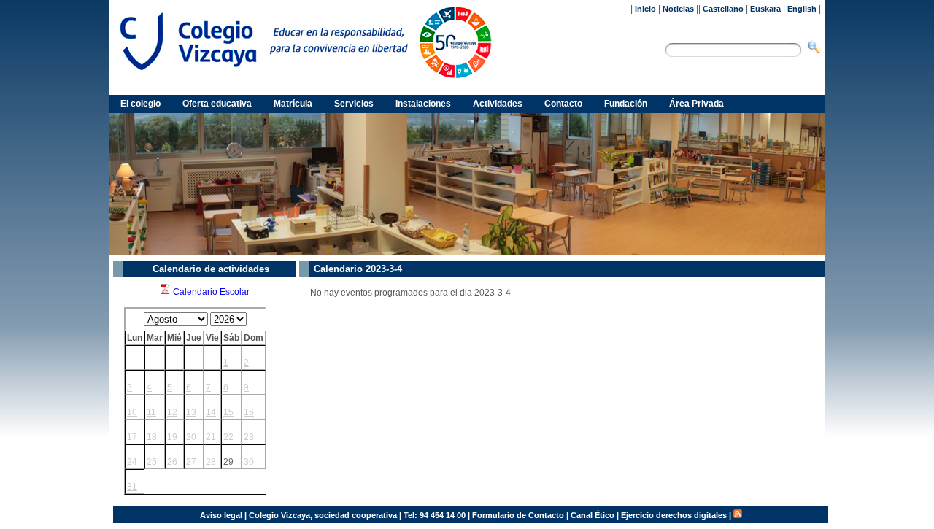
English (802, 8)
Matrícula (293, 104)
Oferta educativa (217, 104)
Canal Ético (592, 515)
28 (211, 462)
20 (191, 437)
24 (132, 462)
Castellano (723, 8)
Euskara (765, 8)
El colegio (140, 104)
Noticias (678, 8)
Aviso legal (221, 515)
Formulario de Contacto (518, 515)
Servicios (354, 104)
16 (249, 412)
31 (132, 487)
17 (132, 437)
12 (172, 412)
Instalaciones (423, 104)
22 (228, 437)
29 (228, 462)
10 (132, 412)
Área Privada (696, 104)
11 (151, 412)
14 (211, 412)
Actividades (497, 104)
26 (172, 462)
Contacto (563, 104)
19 (172, 437)
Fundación (625, 104)
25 (152, 462)
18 (152, 437)
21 (211, 437)
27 (191, 462)
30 (249, 462)
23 (249, 437)
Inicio (645, 8)
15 (228, 412)
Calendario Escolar (210, 292)
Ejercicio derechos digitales (674, 515)
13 (191, 412)
